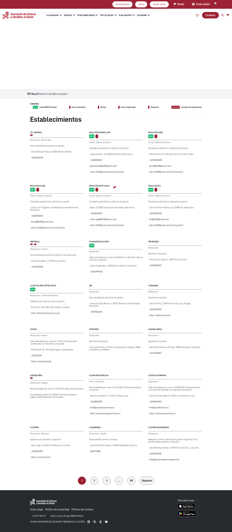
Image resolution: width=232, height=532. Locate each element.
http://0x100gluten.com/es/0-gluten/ (107, 172)
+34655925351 (96, 402)
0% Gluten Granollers (99, 132)
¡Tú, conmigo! (36, 132)
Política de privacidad (57, 509)
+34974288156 (37, 267)
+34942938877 (155, 353)
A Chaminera (95, 427)
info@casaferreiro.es (158, 407)
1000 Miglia (35, 242)
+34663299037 (155, 309)
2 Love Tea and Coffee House (43, 286)
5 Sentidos (94, 329)
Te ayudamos (122, 4)
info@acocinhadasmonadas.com (164, 459)
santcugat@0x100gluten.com (103, 219)
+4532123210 (36, 355)
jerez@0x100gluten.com (160, 166)
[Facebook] (101, 522)
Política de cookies (82, 509)
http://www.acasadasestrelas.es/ (105, 413)
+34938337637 (96, 213)
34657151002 (95, 451)
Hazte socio (159, 4)
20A (90, 286)
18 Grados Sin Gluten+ (99, 242)
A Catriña (34, 427)
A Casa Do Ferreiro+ (157, 375)
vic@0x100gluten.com (159, 219)
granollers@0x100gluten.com (103, 166)
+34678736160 (37, 216)
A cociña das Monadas (158, 427)
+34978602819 (155, 265)
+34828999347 (96, 272)
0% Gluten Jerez (155, 132)
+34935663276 (96, 312)
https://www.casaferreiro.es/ (162, 413)
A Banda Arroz (155, 329)
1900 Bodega (153, 242)
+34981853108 (155, 454)
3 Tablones (153, 286)
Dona (141, 4)
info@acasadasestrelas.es (102, 407)
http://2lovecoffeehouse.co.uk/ (45, 313)
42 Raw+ (33, 329)
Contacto (210, 15)
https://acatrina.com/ (41, 457)
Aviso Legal (36, 509)
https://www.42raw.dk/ (41, 361)
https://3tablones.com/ (160, 315)
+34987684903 (155, 402)
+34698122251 (37, 451)
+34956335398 (155, 160)
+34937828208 (155, 213)
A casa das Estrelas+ (99, 375)
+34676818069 (96, 160)
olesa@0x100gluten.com (42, 222)
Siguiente (147, 480)
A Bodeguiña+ (36, 375)
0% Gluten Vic (154, 186)
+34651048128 (37, 157)
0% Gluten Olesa (37, 186)
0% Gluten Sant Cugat (99, 186)
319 (131, 480)
